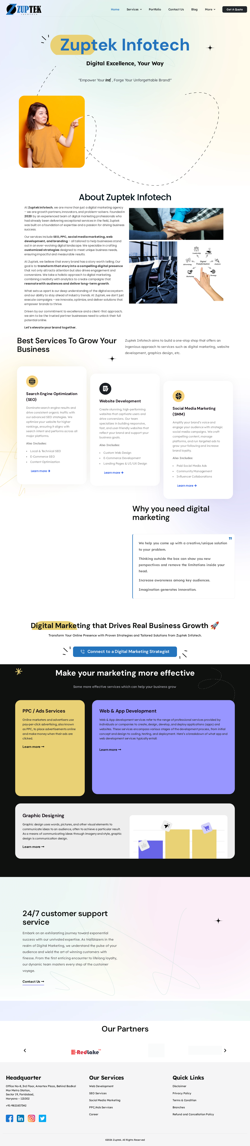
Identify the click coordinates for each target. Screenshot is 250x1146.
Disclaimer (179, 1086)
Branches (179, 1107)
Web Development (101, 1086)
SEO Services (97, 1093)
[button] (25, 1050)
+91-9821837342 (16, 1105)
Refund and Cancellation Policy (193, 1114)
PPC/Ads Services (101, 1107)
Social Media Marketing (104, 1100)
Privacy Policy (182, 1093)
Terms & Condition (185, 1100)
